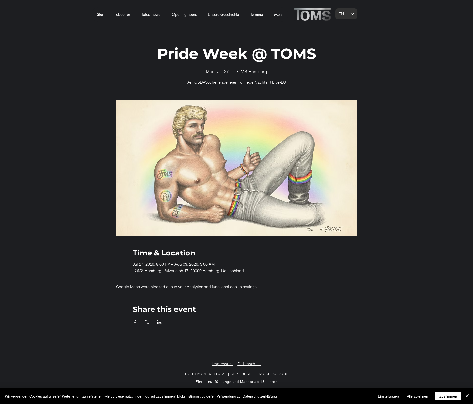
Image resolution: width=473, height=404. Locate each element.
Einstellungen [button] (388, 396)
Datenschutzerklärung (260, 396)
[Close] (467, 396)
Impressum (222, 363)
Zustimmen (448, 396)
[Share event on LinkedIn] (159, 322)
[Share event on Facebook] (135, 322)
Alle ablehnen (417, 396)
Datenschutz (249, 363)
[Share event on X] (147, 322)
